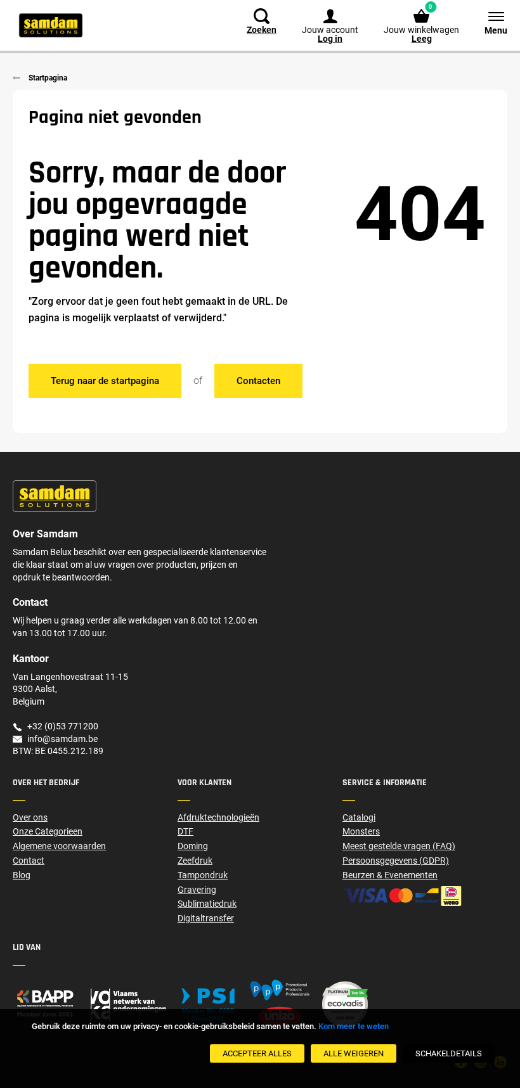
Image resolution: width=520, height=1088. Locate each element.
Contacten (258, 381)
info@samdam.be (62, 739)
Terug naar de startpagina (105, 381)
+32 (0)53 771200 (62, 726)
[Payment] (424, 896)
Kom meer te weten (353, 1026)
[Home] (95, 1004)
